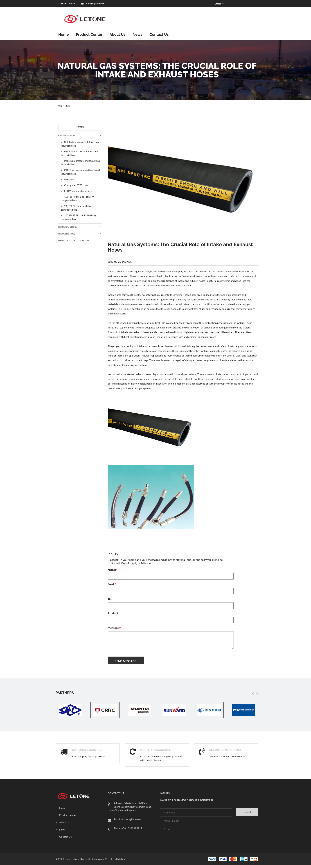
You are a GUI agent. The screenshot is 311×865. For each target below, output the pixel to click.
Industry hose (66, 233)
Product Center (89, 34)
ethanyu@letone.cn (95, 3)
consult (247, 811)
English (218, 3)
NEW (67, 105)
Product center (67, 815)
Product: (113, 613)
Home (63, 34)
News (137, 34)
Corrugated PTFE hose (76, 185)
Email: (112, 584)
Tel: (110, 598)
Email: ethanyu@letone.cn (127, 819)
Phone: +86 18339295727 (128, 828)
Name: (112, 569)
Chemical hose (67, 135)
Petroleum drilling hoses (73, 240)
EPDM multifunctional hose (78, 191)
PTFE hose (69, 179)
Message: (114, 627)
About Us (117, 34)
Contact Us (159, 34)
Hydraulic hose (67, 227)
